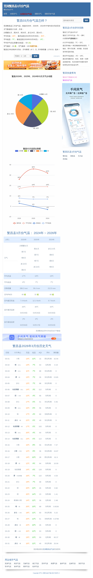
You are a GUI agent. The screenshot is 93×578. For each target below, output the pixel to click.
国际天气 (38, 14)
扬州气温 (63, 563)
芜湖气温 (8, 563)
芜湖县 (65, 159)
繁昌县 (65, 156)
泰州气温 (17, 566)
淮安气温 (81, 563)
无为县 (80, 156)
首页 (5, 14)
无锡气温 (26, 563)
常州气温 (8, 566)
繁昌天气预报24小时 (70, 77)
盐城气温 (72, 563)
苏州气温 (45, 563)
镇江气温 (35, 563)
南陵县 (72, 156)
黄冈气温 (26, 566)
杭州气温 (35, 566)
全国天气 (13, 14)
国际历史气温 (50, 14)
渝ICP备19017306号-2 (53, 573)
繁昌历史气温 (67, 80)
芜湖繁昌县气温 (48, 549)
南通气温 (54, 563)
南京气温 (17, 563)
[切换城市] (57, 56)
